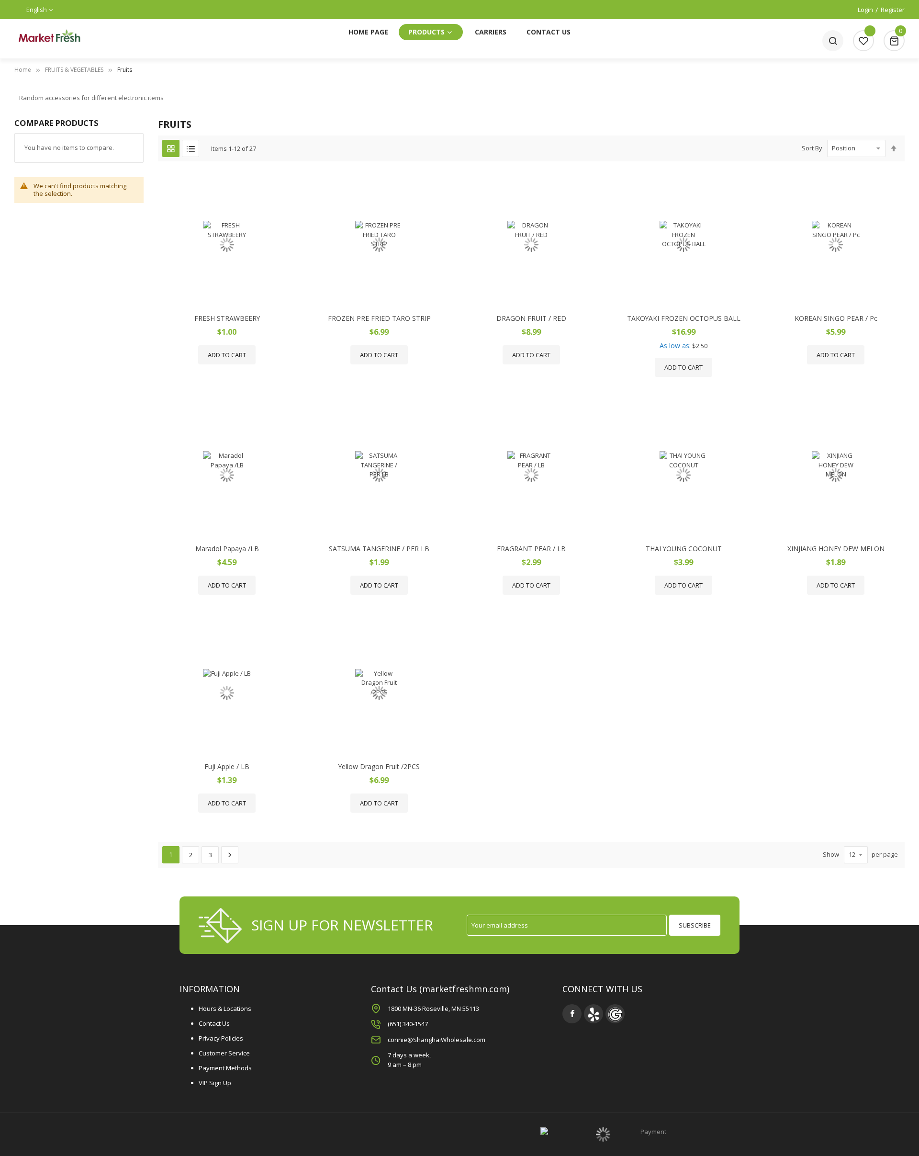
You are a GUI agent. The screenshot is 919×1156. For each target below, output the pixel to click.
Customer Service (224, 1053)
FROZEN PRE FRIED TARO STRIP (379, 318)
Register (893, 9)
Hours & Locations (225, 1008)
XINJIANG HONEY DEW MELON (836, 548)
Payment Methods (225, 1068)
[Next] (230, 855)
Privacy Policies (221, 1038)
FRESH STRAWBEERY (227, 318)
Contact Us (214, 1023)
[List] (190, 148)
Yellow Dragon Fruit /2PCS (379, 766)
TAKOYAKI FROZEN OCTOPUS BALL (683, 318)
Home (22, 70)
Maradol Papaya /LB (227, 548)
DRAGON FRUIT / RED (531, 318)
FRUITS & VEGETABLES (74, 70)
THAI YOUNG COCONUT (684, 548)
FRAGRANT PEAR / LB (531, 548)
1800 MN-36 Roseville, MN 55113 (433, 1008)
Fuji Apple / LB (226, 766)
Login (865, 9)
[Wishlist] (863, 40)
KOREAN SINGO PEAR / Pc (836, 318)
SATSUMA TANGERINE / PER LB (379, 548)
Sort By (812, 148)
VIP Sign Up (215, 1082)
